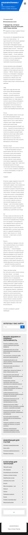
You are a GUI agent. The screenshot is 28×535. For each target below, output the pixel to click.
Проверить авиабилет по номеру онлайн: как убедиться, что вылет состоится (11, 424)
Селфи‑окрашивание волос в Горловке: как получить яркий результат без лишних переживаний (13, 394)
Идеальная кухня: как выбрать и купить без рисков (11, 366)
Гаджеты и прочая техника (10, 475)
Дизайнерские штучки (8, 478)
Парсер (5, 491)
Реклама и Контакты (8, 453)
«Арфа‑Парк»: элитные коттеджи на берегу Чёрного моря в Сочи (12, 371)
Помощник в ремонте (8, 494)
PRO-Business (7, 470)
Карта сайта (6, 448)
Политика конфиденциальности (11, 451)
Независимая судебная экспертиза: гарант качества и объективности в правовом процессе (12, 382)
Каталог (5, 483)
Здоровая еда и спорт (11, 21)
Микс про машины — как (9, 486)
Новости (5, 489)
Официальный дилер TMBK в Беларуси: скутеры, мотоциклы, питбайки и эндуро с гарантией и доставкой (13, 406)
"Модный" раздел (7, 467)
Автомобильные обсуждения (10, 472)
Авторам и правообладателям (11, 445)
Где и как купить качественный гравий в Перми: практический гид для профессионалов (13, 376)
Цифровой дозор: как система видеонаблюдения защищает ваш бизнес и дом (11, 351)
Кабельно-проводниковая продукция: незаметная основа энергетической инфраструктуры (11, 430)
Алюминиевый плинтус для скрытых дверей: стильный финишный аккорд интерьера (13, 361)
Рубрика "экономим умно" (9, 499)
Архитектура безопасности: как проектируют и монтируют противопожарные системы (11, 400)
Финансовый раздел (8, 502)
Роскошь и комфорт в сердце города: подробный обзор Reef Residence (11, 345)
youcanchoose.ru (9, 3)
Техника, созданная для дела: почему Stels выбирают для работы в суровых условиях (12, 388)
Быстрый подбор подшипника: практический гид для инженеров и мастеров (12, 418)
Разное (5, 497)
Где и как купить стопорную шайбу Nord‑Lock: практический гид (12, 356)
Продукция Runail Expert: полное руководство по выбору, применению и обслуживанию (13, 412)
